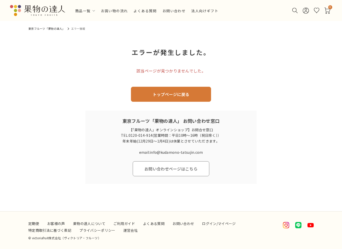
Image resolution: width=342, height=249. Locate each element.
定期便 (33, 223)
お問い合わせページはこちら (171, 169)
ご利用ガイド (124, 223)
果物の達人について (89, 223)
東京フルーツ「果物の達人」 (46, 28)
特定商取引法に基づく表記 (49, 230)
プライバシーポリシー (97, 230)
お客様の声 (56, 223)
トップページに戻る (171, 94)
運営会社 (130, 230)
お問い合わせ (174, 11)
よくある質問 (144, 11)
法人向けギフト (204, 11)
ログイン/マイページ (219, 223)
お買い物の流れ (114, 11)
